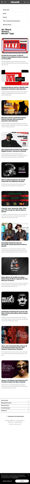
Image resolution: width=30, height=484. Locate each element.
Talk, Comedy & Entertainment (11, 21)
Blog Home (6, 10)
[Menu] (2, 2)
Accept (22, 481)
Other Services (5, 405)
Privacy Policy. (15, 477)
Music (4, 13)
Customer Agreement (10, 420)
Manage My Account (6, 403)
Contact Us (4, 410)
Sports (5, 17)
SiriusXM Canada (5, 408)
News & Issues (7, 24)
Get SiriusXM (4, 400)
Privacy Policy (20, 420)
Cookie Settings (18, 422)
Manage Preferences (7, 481)
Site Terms (10, 422)
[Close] (28, 475)
